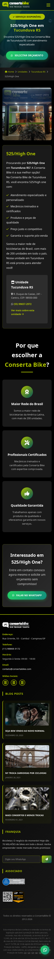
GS (40, 952)
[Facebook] (5, 683)
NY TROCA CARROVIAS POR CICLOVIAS (25, 773)
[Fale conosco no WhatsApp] (45, 949)
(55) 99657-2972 (23, 304)
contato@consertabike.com (16, 668)
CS (25, 952)
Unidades (22, 71)
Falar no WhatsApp (29, 595)
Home (10, 71)
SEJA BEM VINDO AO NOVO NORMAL (25, 730)
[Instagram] (14, 683)
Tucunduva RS (38, 71)
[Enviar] (47, 859)
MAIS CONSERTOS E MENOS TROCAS (24, 815)
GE (36, 952)
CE (29, 952)
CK (33, 952)
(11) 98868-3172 (11, 648)
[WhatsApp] (22, 683)
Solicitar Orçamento (29, 55)
